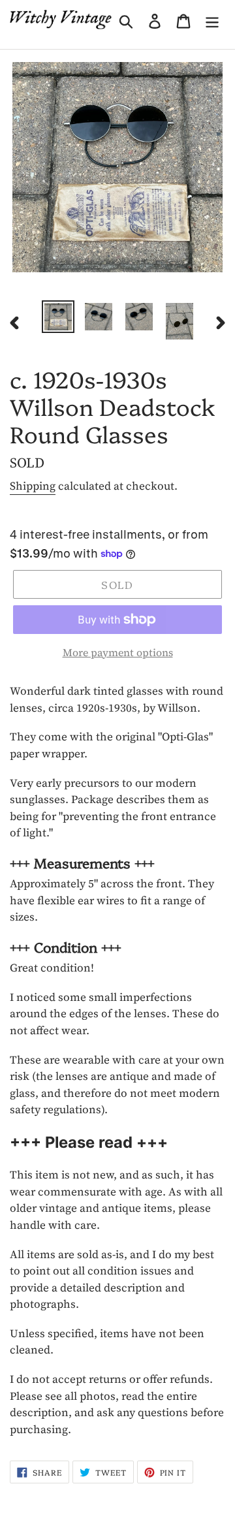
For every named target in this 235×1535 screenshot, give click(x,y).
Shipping (32, 486)
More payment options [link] (118, 652)
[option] (58, 316)
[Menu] (212, 20)
